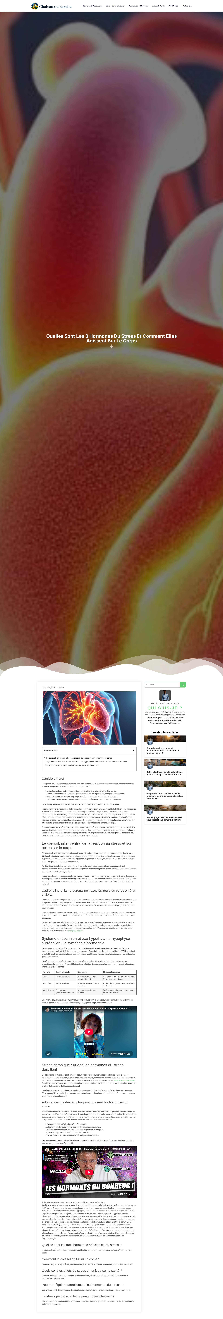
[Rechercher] (183, 684)
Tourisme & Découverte (93, 6)
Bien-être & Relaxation (115, 6)
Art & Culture (174, 6)
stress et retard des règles (124, 1080)
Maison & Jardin (158, 6)
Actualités (187, 6)
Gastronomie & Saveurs (138, 6)
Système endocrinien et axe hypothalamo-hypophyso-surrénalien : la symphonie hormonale (87, 761)
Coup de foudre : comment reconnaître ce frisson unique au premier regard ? (162, 750)
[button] (133, 750)
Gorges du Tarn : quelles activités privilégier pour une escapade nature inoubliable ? (164, 796)
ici (111, 1120)
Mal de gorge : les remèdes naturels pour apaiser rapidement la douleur (164, 818)
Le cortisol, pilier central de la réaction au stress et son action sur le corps (79, 758)
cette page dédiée (75, 931)
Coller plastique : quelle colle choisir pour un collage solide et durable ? (164, 773)
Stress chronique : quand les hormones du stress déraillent (72, 765)
